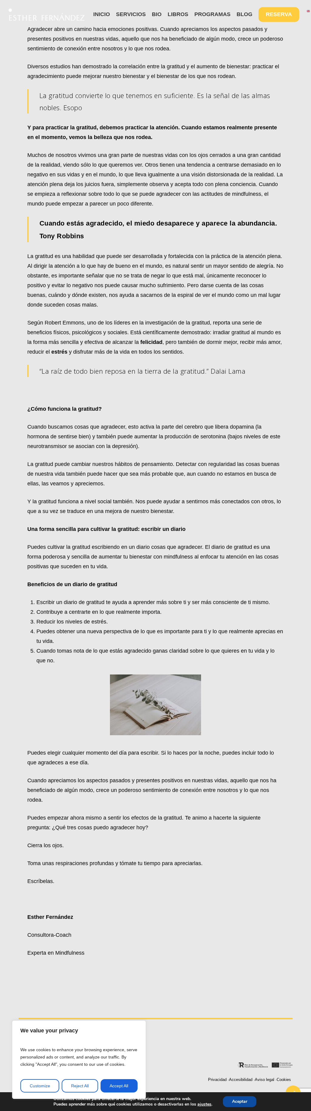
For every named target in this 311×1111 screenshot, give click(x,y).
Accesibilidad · (242, 1080)
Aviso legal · (266, 1080)
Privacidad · (218, 1080)
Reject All (80, 1085)
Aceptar (239, 1101)
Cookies (284, 1080)
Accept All (119, 1085)
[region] (79, 1060)
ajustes (204, 1104)
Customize (40, 1085)
